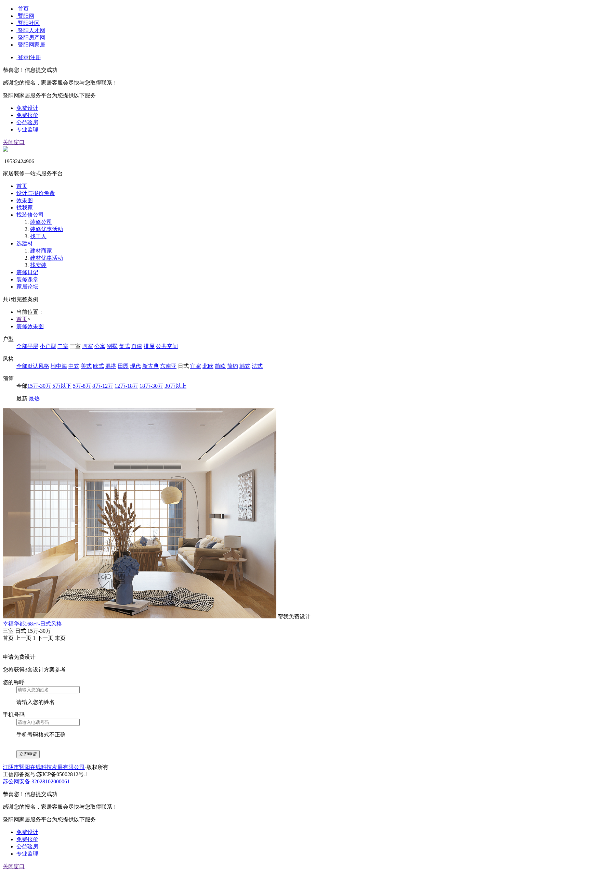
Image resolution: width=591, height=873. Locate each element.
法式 (257, 366)
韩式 (244, 366)
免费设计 (27, 108)
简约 (232, 366)
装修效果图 (30, 326)
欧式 (98, 366)
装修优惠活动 (46, 229)
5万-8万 (82, 386)
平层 (32, 346)
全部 (21, 346)
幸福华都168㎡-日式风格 (32, 624)
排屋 (149, 346)
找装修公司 (30, 215)
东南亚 (168, 366)
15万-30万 (39, 386)
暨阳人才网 (31, 30)
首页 (23, 9)
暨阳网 (26, 16)
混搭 (110, 366)
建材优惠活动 (46, 258)
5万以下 (61, 386)
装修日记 (27, 272)
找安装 (38, 265)
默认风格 (38, 366)
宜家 (195, 366)
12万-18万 (126, 386)
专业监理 (27, 129)
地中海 (59, 366)
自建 (136, 346)
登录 (23, 57)
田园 (123, 366)
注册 (35, 57)
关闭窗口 (14, 142)
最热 (34, 398)
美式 (86, 366)
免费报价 (27, 115)
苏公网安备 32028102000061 (36, 781)
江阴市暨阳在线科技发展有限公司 (44, 767)
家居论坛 (27, 287)
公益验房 (27, 122)
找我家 (24, 207)
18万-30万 (151, 386)
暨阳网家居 (31, 45)
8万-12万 (102, 386)
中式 (73, 366)
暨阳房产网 (31, 37)
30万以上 (175, 386)
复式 (124, 346)
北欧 (207, 366)
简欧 (220, 366)
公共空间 (167, 346)
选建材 (24, 243)
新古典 (150, 366)
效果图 (24, 200)
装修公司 (41, 222)
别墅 (112, 346)
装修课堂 (27, 279)
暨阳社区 (29, 23)
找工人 (38, 236)
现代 (135, 366)
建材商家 (41, 251)
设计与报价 (35, 193)
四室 (87, 346)
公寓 (99, 346)
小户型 (48, 346)
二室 (62, 346)
